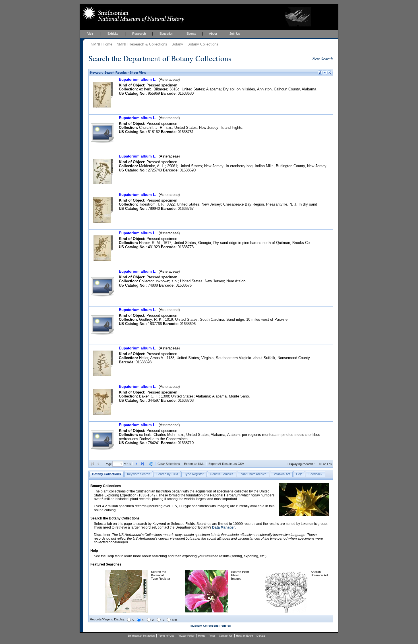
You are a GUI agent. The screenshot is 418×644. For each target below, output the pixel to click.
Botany (177, 44)
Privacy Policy (186, 635)
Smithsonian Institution (141, 635)
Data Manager (223, 527)
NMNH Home (101, 44)
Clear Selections (169, 463)
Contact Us (226, 635)
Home (201, 635)
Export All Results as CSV (226, 463)
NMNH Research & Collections (142, 44)
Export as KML (194, 463)
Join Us (234, 33)
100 (174, 620)
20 (153, 620)
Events (191, 33)
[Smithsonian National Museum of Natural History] (132, 14)
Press (212, 635)
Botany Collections (202, 44)
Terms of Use (166, 635)
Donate (260, 635)
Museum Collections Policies (211, 625)
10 (143, 620)
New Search (322, 58)
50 (163, 620)
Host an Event (244, 635)
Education (166, 33)
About (213, 33)
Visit (90, 33)
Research (139, 33)
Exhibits (112, 33)
